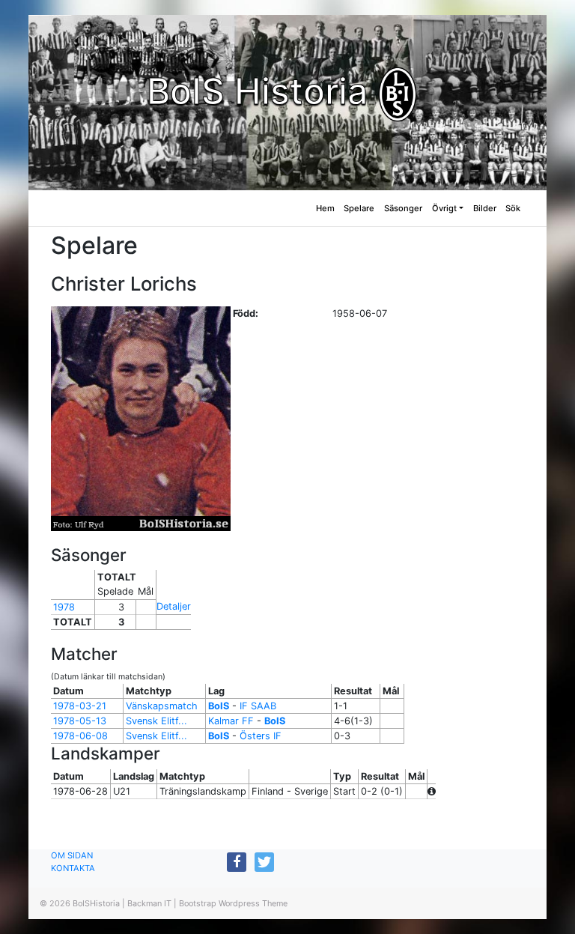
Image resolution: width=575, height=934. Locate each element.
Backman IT (149, 903)
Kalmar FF (231, 721)
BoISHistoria (96, 903)
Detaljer (173, 606)
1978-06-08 (80, 736)
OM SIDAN (72, 855)
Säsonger (403, 208)
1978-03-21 (79, 706)
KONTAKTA (73, 868)
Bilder (484, 208)
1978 (64, 607)
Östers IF (261, 736)
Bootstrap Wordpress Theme (233, 903)
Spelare (359, 208)
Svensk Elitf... (156, 721)
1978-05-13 (79, 721)
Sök (512, 208)
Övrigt (444, 208)
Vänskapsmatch (162, 706)
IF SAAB (258, 706)
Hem (325, 208)
